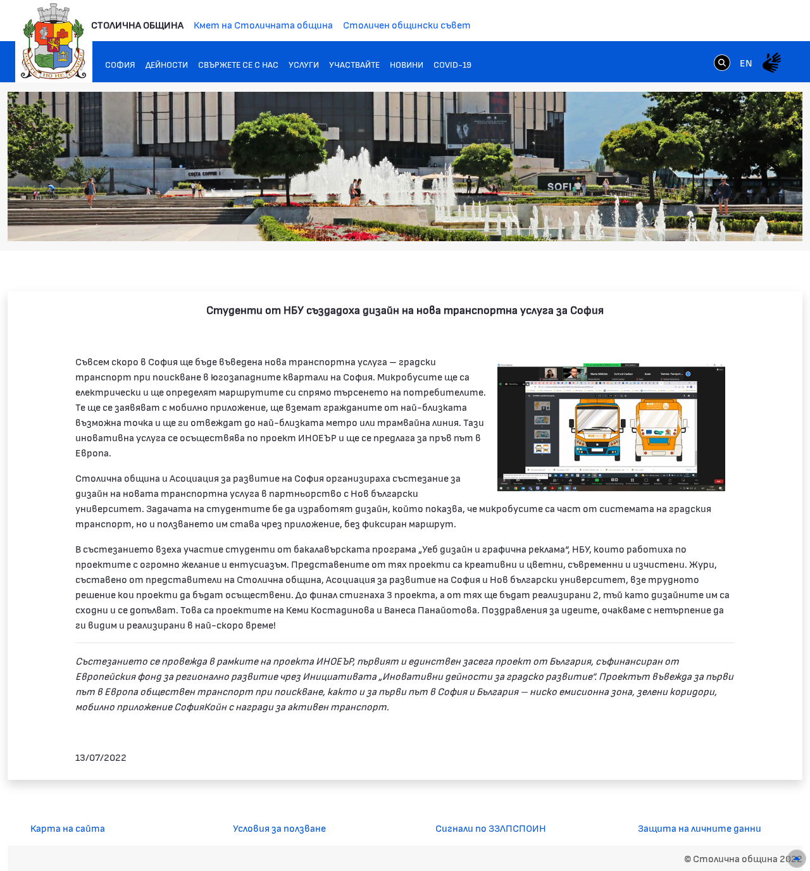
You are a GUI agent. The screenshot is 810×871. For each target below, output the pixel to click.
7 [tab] (756, 219)
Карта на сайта (67, 828)
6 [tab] (743, 219)
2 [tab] (693, 219)
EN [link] (746, 62)
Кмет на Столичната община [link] (263, 24)
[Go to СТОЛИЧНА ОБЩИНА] (53, 41)
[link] (722, 62)
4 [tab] (718, 219)
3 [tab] (705, 219)
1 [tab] (680, 219)
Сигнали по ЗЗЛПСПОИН (490, 828)
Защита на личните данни (699, 828)
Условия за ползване (279, 828)
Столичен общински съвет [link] (407, 24)
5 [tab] (731, 219)
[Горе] (796, 858)
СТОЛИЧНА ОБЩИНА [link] (137, 24)
